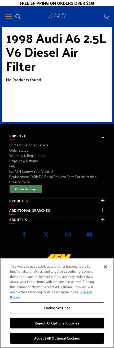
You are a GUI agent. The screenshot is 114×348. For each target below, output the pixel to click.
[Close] (105, 267)
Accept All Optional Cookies (57, 338)
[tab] (59, 136)
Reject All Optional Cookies (57, 323)
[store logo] (57, 16)
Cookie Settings (26, 188)
